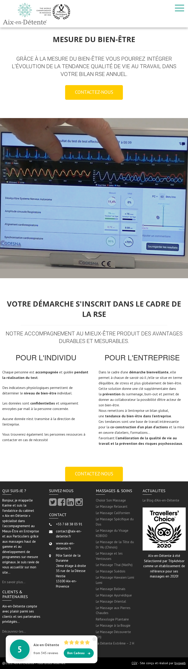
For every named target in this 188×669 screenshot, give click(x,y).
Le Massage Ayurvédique (114, 595)
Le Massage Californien (113, 513)
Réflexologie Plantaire (112, 619)
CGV (134, 663)
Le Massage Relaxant (111, 506)
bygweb (180, 663)
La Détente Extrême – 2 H (115, 643)
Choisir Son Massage (111, 500)
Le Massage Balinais (110, 589)
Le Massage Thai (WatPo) (114, 565)
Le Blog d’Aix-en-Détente (161, 500)
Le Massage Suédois (110, 571)
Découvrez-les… (14, 631)
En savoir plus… (13, 582)
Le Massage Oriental (111, 601)
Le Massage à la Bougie (113, 625)
